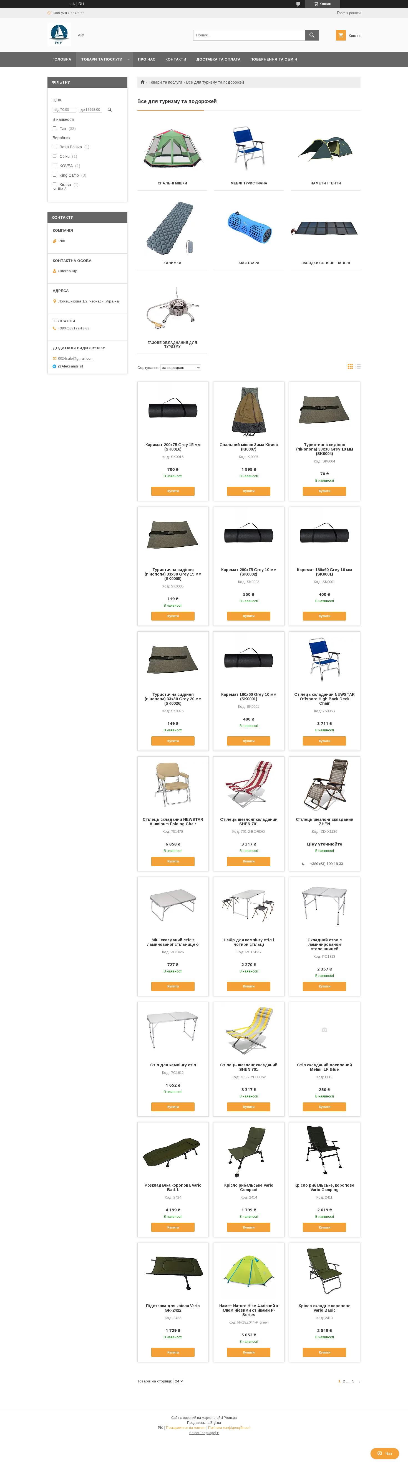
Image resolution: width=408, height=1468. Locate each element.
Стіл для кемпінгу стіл (173, 1065)
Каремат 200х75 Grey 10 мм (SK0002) (248, 571)
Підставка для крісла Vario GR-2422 (173, 1308)
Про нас (146, 59)
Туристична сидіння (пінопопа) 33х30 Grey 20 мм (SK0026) (173, 699)
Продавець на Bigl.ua (204, 1423)
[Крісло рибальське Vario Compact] (248, 1150)
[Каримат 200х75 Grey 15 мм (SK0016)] (173, 409)
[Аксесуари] (249, 228)
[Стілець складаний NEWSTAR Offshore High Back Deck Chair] (324, 659)
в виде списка (358, 368)
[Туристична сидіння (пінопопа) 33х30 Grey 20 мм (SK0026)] (173, 659)
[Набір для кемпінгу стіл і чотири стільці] (248, 905)
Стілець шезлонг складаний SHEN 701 (249, 821)
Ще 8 (62, 189)
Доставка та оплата (218, 59)
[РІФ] (59, 45)
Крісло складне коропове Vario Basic (325, 1308)
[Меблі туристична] (249, 148)
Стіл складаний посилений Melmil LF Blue (324, 1067)
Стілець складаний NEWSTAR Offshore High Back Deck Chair (324, 699)
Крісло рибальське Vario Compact (248, 1187)
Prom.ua (230, 1418)
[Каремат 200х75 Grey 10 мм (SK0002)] (248, 534)
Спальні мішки (172, 183)
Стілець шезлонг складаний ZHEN (324, 821)
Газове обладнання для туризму (172, 345)
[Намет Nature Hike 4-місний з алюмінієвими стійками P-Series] (248, 1271)
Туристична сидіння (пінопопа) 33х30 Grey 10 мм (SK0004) (324, 449)
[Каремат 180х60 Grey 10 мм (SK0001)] (324, 534)
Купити (173, 491)
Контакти (175, 59)
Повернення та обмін (273, 59)
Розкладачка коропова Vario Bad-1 (173, 1187)
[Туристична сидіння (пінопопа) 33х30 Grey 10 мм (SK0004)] (324, 409)
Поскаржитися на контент (186, 1428)
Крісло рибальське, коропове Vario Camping (324, 1187)
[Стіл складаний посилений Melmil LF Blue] (324, 1030)
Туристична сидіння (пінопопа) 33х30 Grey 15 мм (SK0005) (173, 574)
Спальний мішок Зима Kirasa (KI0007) (249, 446)
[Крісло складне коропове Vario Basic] (324, 1271)
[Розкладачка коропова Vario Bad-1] (173, 1150)
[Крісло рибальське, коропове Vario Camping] (324, 1150)
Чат (389, 1453)
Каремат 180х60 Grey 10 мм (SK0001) (324, 571)
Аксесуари (248, 263)
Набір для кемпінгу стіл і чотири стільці (249, 942)
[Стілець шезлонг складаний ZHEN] (324, 784)
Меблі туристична (249, 183)
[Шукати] (312, 35)
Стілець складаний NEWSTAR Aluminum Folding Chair (173, 821)
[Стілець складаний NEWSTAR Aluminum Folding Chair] (173, 784)
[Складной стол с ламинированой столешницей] (324, 905)
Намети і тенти (326, 183)
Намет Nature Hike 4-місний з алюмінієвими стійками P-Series (248, 1310)
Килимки (172, 263)
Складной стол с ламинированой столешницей (325, 944)
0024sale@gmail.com (76, 358)
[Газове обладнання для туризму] (172, 308)
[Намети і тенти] (326, 148)
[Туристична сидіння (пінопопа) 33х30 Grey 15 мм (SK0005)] (173, 534)
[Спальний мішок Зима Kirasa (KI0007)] (248, 409)
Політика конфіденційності (229, 1428)
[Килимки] (172, 228)
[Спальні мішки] (172, 148)
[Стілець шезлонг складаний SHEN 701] (248, 784)
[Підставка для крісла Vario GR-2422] (173, 1271)
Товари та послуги (101, 59)
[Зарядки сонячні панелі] (326, 228)
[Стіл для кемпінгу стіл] (173, 1030)
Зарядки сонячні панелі (325, 263)
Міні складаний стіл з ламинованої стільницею (173, 942)
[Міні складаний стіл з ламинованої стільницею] (173, 905)
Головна (61, 59)
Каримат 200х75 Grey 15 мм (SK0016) (173, 446)
